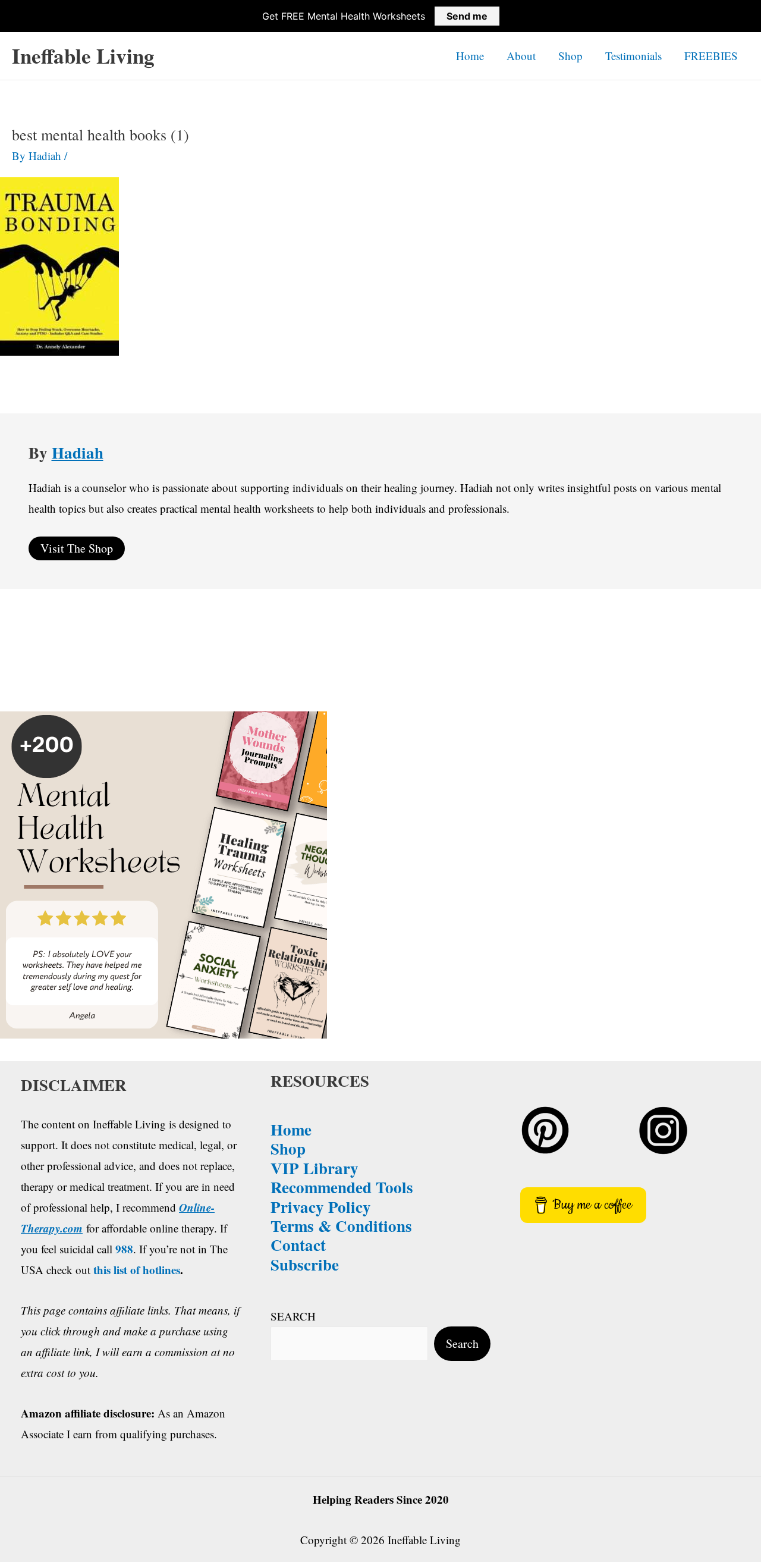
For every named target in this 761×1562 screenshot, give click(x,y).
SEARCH (293, 1316)
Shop (570, 55)
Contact (298, 1244)
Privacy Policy (321, 1206)
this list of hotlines (136, 1270)
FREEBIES (711, 55)
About (521, 55)
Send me (467, 16)
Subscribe (305, 1264)
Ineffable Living (83, 55)
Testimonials (633, 55)
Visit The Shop (76, 548)
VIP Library (315, 1168)
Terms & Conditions (341, 1225)
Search (462, 1343)
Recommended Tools (342, 1187)
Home (470, 55)
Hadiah (77, 452)
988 (124, 1249)
